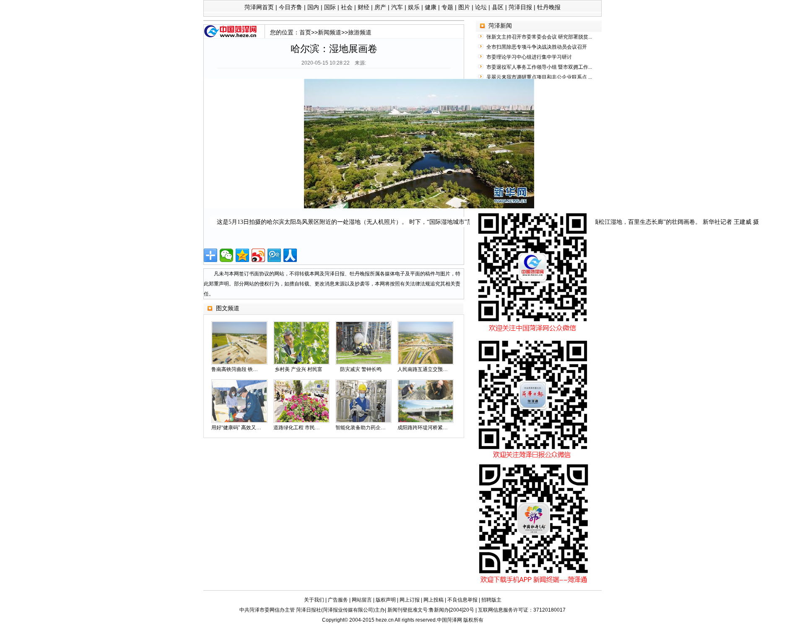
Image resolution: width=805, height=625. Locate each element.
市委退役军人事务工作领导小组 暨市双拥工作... (539, 67)
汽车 (397, 7)
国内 (313, 7)
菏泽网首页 (259, 7)
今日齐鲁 (290, 7)
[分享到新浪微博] (258, 255)
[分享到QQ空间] (242, 255)
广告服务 (338, 600)
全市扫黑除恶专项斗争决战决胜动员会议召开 (536, 47)
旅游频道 (359, 32)
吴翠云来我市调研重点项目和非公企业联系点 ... (539, 77)
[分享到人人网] (290, 255)
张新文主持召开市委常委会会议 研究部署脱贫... (539, 37)
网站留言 (362, 600)
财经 (363, 7)
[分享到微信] (226, 255)
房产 (380, 7)
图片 (464, 7)
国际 (330, 7)
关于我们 (314, 600)
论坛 (481, 7)
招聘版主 (491, 600)
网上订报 (410, 600)
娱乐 (414, 7)
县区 (498, 7)
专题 (447, 7)
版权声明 (386, 600)
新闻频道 (329, 32)
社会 (347, 7)
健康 (430, 7)
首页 (305, 32)
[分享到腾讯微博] (274, 255)
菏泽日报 (520, 7)
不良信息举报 (462, 600)
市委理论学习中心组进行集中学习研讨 (529, 57)
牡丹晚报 (549, 7)
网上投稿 (433, 600)
